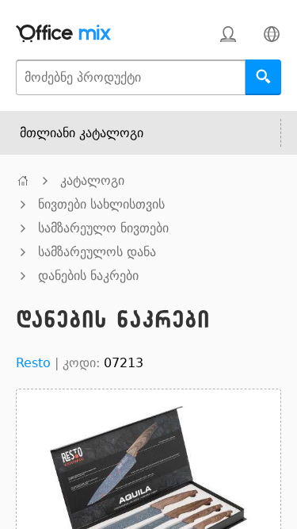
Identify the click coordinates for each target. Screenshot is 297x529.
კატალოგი (92, 180)
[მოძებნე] (263, 77)
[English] (271, 34)
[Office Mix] (63, 34)
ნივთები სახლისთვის (101, 204)
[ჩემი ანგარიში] (228, 34)
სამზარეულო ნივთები (103, 228)
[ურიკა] (184, 34)
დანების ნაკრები (88, 275)
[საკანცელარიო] (23, 180)
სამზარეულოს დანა (97, 251)
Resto (33, 362)
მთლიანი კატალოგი (81, 132)
